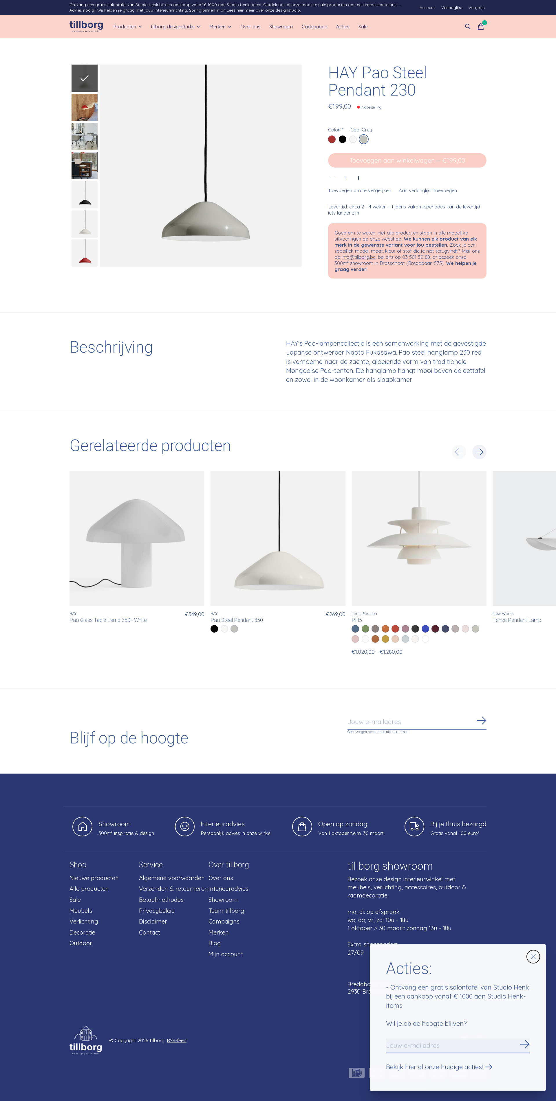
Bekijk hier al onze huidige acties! (434, 1067)
